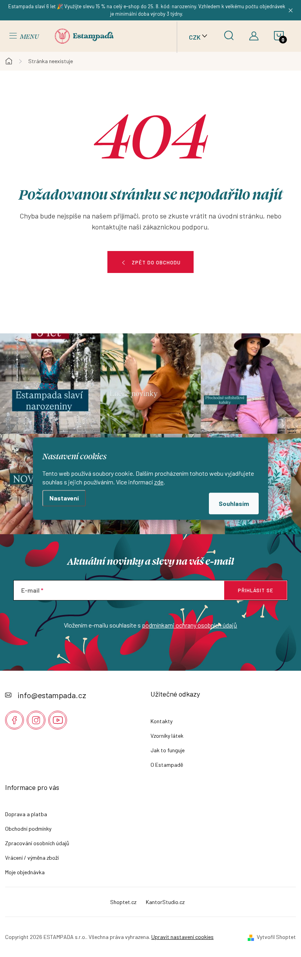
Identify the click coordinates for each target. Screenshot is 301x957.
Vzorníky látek (166, 735)
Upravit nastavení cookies (182, 936)
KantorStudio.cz (165, 902)
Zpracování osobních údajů (37, 843)
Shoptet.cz (123, 902)
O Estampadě (166, 764)
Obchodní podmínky (28, 828)
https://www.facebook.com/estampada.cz (14, 720)
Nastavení (64, 498)
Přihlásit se (255, 590)
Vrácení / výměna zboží (32, 857)
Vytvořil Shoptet (276, 936)
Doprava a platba (26, 814)
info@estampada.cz (52, 695)
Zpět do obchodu (156, 262)
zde (158, 482)
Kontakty (161, 721)
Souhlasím (234, 503)
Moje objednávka (25, 872)
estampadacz (36, 720)
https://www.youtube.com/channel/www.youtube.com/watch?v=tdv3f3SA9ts (57, 720)
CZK (195, 37)
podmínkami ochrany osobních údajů (189, 625)
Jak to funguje (167, 750)
